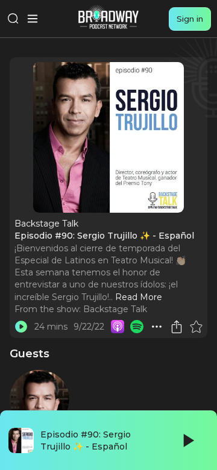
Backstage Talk (115, 309)
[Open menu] (32, 18)
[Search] (13, 18)
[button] (156, 326)
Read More (138, 297)
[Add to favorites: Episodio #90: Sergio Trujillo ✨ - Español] (196, 326)
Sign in (190, 19)
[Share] (176, 326)
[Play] (187, 440)
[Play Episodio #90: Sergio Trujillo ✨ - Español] (21, 326)
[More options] (156, 326)
